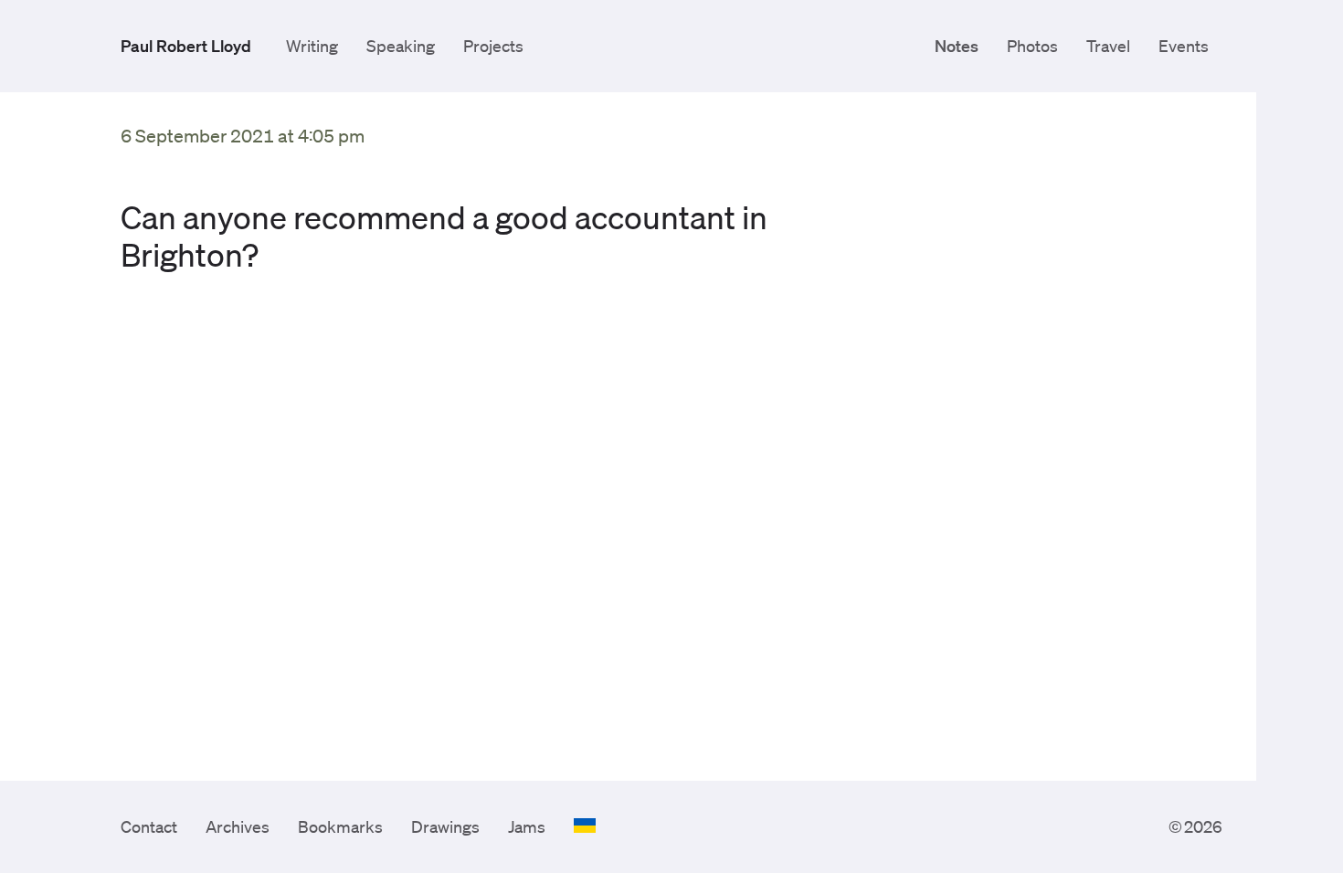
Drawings (445, 826)
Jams (526, 826)
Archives (238, 826)
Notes (956, 46)
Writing (312, 46)
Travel (1108, 46)
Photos (1032, 46)
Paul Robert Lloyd (186, 46)
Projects (493, 46)
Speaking (400, 46)
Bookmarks (340, 826)
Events (1183, 46)
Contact (149, 826)
